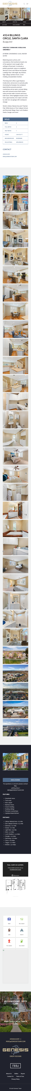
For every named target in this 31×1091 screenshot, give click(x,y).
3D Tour (4, 24)
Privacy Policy (16, 1079)
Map (24, 24)
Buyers (23, 1073)
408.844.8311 (6, 154)
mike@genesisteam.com (10, 156)
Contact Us (10, 1076)
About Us (9, 1073)
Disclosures (16, 24)
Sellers (16, 1073)
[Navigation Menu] (27, 4)
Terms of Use (20, 1076)
